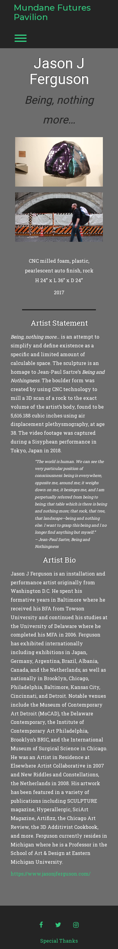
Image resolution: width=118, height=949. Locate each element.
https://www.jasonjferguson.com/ (50, 873)
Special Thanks (59, 940)
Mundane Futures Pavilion (52, 12)
